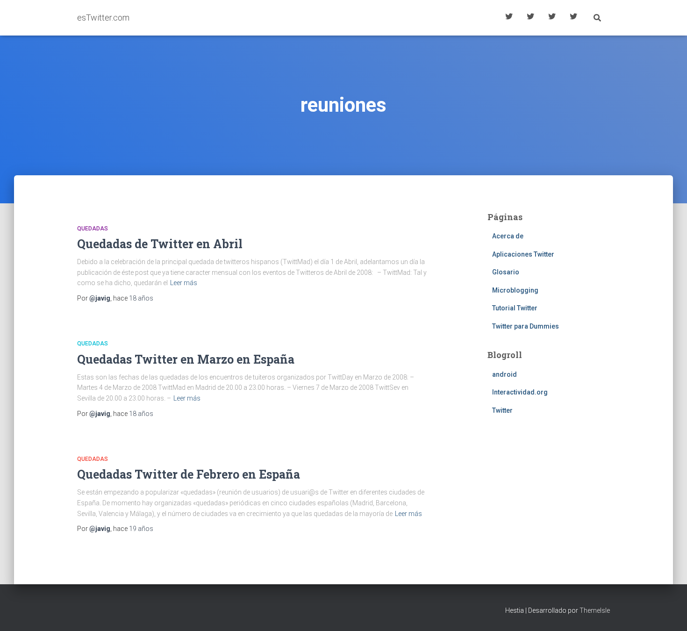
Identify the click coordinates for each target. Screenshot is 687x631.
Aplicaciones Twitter (530, 18)
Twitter (502, 410)
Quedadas (92, 228)
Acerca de (573, 18)
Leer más (183, 283)
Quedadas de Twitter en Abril (160, 243)
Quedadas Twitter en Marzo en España (185, 359)
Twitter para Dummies (525, 326)
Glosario (552, 18)
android (504, 374)
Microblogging (515, 290)
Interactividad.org (520, 392)
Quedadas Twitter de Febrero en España (188, 474)
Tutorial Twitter (509, 18)
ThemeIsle (595, 610)
